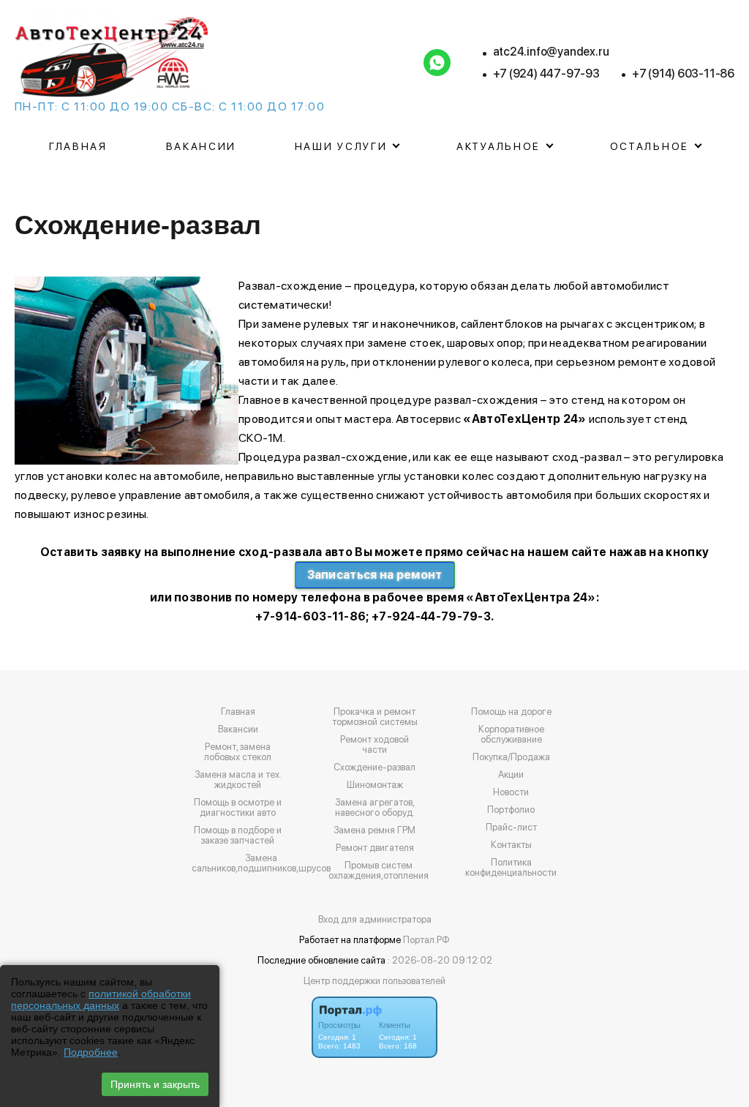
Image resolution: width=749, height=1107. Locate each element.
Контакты (511, 845)
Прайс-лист (511, 827)
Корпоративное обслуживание (511, 734)
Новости (511, 792)
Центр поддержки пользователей (374, 980)
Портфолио (511, 810)
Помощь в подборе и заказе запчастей (238, 835)
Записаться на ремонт (375, 575)
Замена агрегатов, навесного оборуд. (375, 808)
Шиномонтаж (375, 785)
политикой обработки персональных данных (101, 999)
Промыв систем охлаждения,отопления (378, 870)
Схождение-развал (374, 767)
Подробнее (91, 1052)
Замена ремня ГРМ (374, 830)
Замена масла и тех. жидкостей (238, 780)
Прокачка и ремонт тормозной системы (375, 717)
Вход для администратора (375, 919)
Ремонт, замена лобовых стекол (237, 752)
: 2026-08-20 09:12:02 (440, 960)
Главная (78, 146)
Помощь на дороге (511, 712)
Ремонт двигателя (375, 848)
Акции (511, 775)
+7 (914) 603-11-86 (683, 73)
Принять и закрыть (155, 1084)
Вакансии (201, 146)
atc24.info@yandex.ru (551, 52)
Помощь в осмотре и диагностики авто (238, 808)
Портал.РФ (426, 939)
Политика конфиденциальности (511, 868)
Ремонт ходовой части (374, 745)
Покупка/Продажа (511, 757)
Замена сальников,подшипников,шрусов (261, 863)
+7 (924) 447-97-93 (546, 73)
